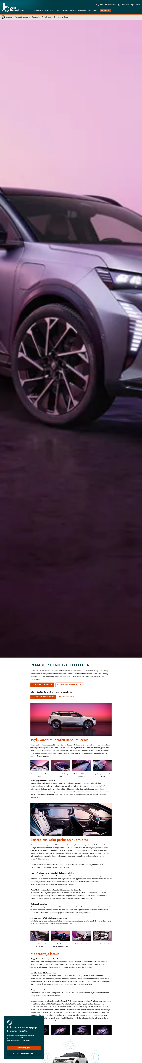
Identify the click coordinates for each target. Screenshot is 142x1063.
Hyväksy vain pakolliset (24, 1053)
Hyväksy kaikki (23, 1048)
